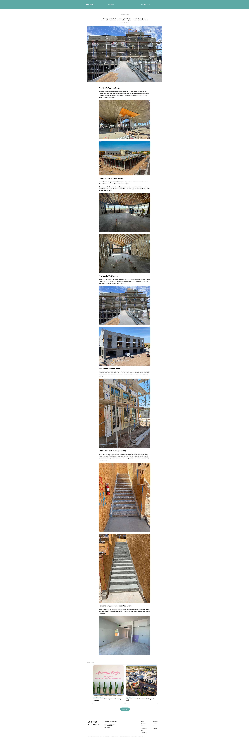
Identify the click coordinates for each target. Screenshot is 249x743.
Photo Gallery (144, 732)
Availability (143, 723)
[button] (111, 5)
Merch (154, 726)
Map (142, 730)
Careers (155, 728)
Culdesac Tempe (130, 697)
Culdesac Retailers (98, 697)
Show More (125, 709)
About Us (155, 723)
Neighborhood (144, 728)
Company (155, 721)
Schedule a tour (144, 726)
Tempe (142, 721)
